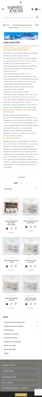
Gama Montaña (10, 349)
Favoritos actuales (11, 334)
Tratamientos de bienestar (14, 322)
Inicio (5, 317)
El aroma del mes (10, 338)
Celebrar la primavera (12, 342)
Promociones (9, 330)
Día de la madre (10, 345)
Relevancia (21, 189)
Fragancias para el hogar (13, 326)
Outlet (6, 353)
